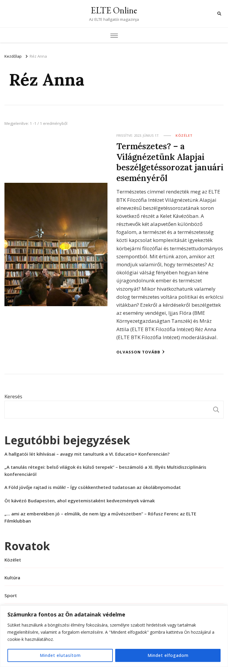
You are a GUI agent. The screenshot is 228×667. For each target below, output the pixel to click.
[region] (114, 636)
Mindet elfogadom (168, 655)
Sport (10, 595)
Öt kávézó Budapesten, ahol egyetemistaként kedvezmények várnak (79, 501)
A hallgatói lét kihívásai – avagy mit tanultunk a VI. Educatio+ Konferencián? (87, 454)
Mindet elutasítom (60, 655)
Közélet (184, 135)
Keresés (13, 396)
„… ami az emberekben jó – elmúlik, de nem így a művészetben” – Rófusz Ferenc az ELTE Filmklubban (100, 517)
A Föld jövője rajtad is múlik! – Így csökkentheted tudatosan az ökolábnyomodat (92, 487)
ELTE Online (114, 10)
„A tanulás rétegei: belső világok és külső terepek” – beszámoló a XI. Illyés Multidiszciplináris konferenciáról (105, 470)
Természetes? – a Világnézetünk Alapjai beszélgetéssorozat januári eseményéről (170, 162)
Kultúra (12, 578)
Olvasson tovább (138, 352)
